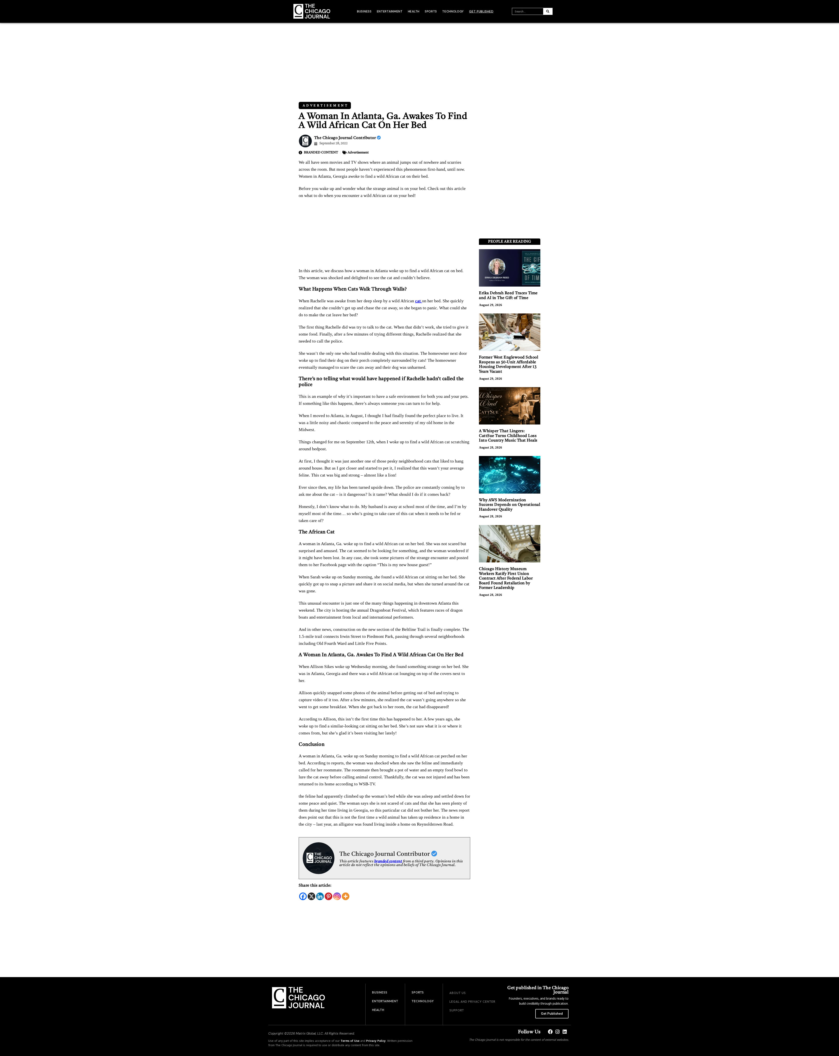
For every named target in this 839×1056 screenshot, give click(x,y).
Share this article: (315, 885)
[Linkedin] (320, 896)
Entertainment (390, 11)
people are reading (509, 242)
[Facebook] (303, 896)
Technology (453, 11)
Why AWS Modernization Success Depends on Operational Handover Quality (509, 504)
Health (414, 11)
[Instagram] (337, 896)
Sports (431, 11)
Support (456, 1010)
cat (418, 300)
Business (364, 11)
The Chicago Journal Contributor (345, 138)
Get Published (481, 11)
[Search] (547, 11)
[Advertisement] (419, 56)
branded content (388, 861)
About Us (457, 993)
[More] (345, 896)
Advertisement (326, 105)
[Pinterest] (328, 896)
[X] (311, 896)
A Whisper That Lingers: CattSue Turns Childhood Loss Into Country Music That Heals (508, 435)
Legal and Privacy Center (472, 1002)
